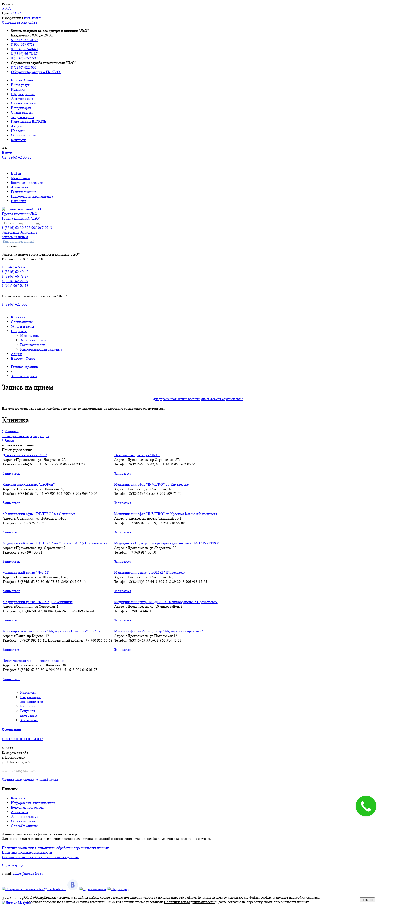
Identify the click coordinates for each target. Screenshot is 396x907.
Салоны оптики (23, 103)
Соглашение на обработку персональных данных (40, 857)
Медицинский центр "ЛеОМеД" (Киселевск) (149, 572)
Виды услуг (20, 85)
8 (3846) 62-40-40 (24, 49)
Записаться (10, 232)
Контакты (18, 140)
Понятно (367, 899)
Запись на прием (15, 237)
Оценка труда (12, 865)
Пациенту (19, 331)
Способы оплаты (24, 826)
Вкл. (27, 18)
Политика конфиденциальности (27, 852)
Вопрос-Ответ (22, 80)
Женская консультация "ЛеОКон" (29, 484)
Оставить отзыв (23, 135)
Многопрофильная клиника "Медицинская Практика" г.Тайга (51, 631)
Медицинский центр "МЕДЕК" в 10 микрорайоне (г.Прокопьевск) (166, 602)
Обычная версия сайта (19, 22)
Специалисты (22, 112)
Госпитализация (23, 191)
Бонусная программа (27, 182)
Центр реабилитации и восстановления (33, 660)
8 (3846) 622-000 (23, 67)
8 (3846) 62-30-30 (24, 40)
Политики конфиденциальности (189, 902)
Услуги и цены (22, 117)
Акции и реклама (24, 816)
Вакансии (18, 201)
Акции (16, 126)
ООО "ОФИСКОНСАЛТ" (22, 739)
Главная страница (25, 366)
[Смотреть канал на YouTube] (118, 889)
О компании (11, 729)
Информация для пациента (32, 196)
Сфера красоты (23, 94)
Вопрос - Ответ (23, 358)
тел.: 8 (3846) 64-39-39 (19, 771)
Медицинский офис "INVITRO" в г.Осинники (39, 514)
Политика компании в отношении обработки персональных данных (55, 848)
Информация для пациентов (33, 803)
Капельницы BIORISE (28, 121)
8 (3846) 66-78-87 (24, 53)
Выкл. (36, 18)
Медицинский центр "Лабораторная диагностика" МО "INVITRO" (167, 543)
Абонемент (19, 187)
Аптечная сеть (22, 98)
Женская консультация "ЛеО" (137, 455)
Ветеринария (21, 108)
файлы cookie (99, 897)
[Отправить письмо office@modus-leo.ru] (34, 889)
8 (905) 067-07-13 (15, 285)
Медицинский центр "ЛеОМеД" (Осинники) (38, 602)
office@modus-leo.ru (28, 873)
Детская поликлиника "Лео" (25, 455)
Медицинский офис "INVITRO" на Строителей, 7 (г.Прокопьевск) (55, 543)
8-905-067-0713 (23, 44)
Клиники (18, 89)
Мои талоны (20, 178)
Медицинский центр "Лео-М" (26, 572)
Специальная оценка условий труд (29, 779)
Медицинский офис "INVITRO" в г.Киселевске (151, 484)
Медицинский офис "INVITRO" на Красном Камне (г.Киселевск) (165, 514)
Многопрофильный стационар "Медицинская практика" (158, 631)
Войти (7, 152)
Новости (18, 130)
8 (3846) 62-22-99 (24, 58)
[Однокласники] (92, 889)
